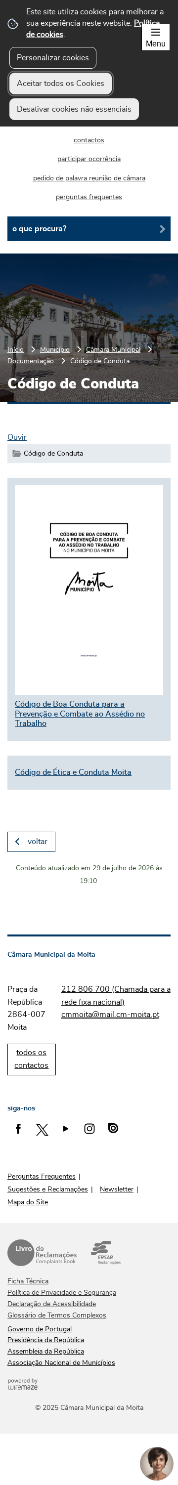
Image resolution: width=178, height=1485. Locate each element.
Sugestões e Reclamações (47, 1189)
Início (15, 349)
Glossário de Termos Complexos (56, 1315)
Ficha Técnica (27, 1281)
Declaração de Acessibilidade (51, 1304)
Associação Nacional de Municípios (61, 1362)
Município (55, 349)
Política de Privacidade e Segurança (61, 1292)
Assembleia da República (45, 1351)
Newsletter (117, 1189)
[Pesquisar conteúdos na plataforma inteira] (159, 228)
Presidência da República (45, 1340)
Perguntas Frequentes (41, 1176)
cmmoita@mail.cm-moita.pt (110, 1014)
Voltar (37, 842)
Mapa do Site (27, 1202)
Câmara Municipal (113, 349)
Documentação (30, 361)
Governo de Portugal (39, 1329)
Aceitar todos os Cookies (60, 83)
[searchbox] (89, 228)
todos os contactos (31, 1059)
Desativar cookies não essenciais (74, 109)
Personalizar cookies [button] (53, 58)
